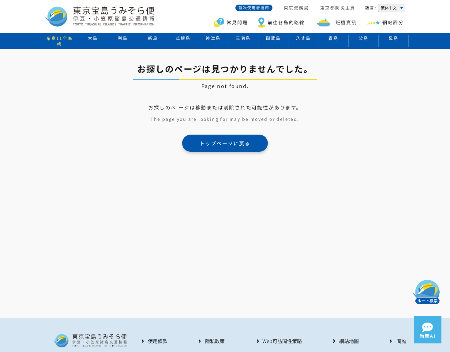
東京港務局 (296, 8)
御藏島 (273, 38)
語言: (371, 7)
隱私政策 (215, 341)
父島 (363, 38)
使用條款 (157, 341)
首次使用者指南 (253, 7)
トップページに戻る (225, 143)
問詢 (401, 341)
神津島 (212, 38)
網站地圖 (349, 341)
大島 (93, 38)
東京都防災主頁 (337, 8)
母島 (393, 38)
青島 (333, 38)
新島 (153, 38)
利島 (123, 38)
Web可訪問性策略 (282, 341)
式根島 (182, 38)
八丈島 (303, 38)
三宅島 (243, 38)
